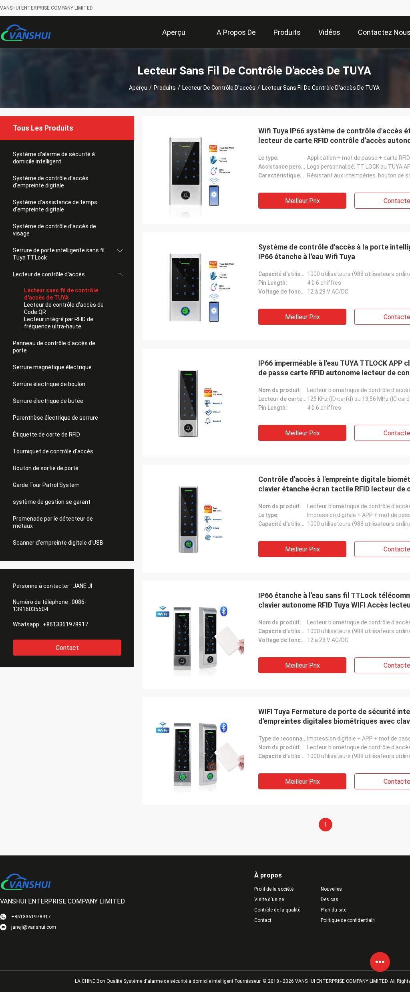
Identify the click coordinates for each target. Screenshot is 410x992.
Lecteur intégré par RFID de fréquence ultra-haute (58, 323)
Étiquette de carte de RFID (46, 434)
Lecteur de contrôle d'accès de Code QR (64, 308)
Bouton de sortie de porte (45, 468)
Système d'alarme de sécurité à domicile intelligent (54, 158)
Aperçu (138, 88)
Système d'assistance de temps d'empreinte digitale (55, 206)
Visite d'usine (269, 899)
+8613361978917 (65, 624)
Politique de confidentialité (347, 920)
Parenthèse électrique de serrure (55, 418)
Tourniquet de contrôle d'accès (53, 451)
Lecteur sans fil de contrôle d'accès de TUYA (61, 294)
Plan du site (333, 910)
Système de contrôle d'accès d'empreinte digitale (50, 182)
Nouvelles (331, 889)
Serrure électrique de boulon (49, 384)
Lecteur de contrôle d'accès (218, 88)
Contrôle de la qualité (277, 910)
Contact (67, 648)
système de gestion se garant (51, 502)
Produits (165, 88)
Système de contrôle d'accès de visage (54, 230)
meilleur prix (302, 201)
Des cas (329, 899)
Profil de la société (273, 889)
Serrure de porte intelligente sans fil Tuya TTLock (59, 254)
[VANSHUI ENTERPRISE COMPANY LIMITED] (26, 32)
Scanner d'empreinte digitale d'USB (58, 542)
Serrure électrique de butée (48, 401)
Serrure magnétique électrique (52, 367)
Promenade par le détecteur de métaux (53, 522)
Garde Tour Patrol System (46, 485)
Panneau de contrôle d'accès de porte (54, 347)
